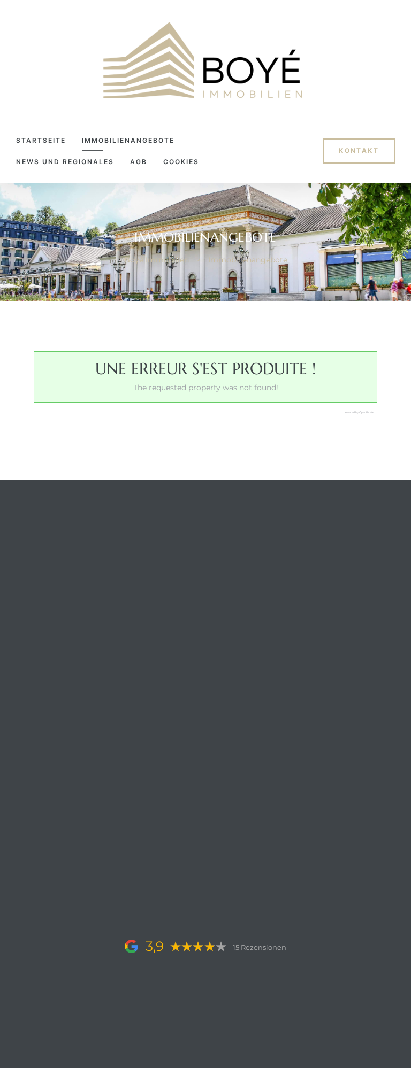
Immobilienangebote (128, 140)
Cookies (181, 162)
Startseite (41, 140)
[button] (359, 151)
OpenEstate (366, 412)
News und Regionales (65, 162)
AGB (138, 162)
